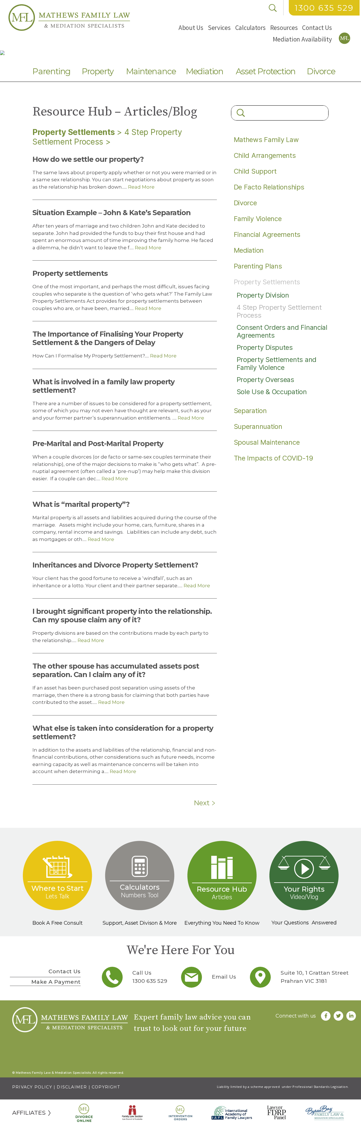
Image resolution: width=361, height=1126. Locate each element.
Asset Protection (266, 71)
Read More (141, 187)
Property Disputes (265, 347)
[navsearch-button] (273, 8)
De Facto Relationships (269, 187)
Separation (250, 411)
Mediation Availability (302, 39)
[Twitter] (338, 1016)
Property (98, 71)
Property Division (263, 295)
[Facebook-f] (326, 1016)
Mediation (204, 71)
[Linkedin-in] (351, 1016)
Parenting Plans (258, 266)
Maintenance (151, 71)
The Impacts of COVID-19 (273, 458)
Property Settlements (73, 132)
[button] (191, 27)
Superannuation (258, 426)
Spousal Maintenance (267, 442)
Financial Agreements (267, 234)
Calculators (250, 27)
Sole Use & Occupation (272, 392)
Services (219, 27)
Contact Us (317, 27)
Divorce (321, 71)
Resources (284, 27)
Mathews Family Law (266, 140)
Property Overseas (265, 380)
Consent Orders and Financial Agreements (282, 331)
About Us (191, 27)
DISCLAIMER (71, 1087)
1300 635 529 (324, 8)
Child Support (255, 171)
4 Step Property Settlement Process (279, 311)
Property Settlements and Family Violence (277, 363)
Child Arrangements (265, 155)
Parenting (51, 71)
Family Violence (258, 219)
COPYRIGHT (106, 1087)
